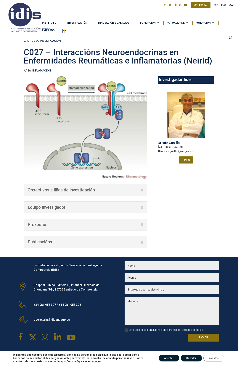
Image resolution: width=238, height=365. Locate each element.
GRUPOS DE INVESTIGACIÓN (42, 40)
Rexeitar (191, 358)
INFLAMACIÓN (41, 70)
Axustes (214, 358)
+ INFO (186, 159)
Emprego (48, 30)
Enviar (203, 337)
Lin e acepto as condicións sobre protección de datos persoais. (166, 329)
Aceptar (169, 358)
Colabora (200, 6)
